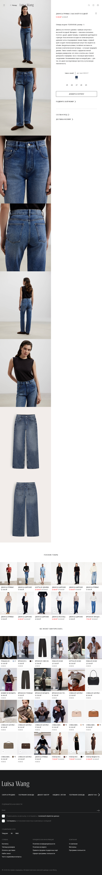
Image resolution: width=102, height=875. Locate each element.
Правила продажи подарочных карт (45, 850)
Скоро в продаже (8, 795)
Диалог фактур (43, 795)
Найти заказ (6, 853)
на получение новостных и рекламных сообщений (29, 821)
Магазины (72, 847)
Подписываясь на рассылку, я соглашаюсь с (33, 816)
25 (67, 85)
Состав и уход (61, 115)
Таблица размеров (8, 847)
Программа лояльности (77, 850)
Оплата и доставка (8, 850)
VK (12, 833)
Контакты (5, 844)
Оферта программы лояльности (44, 853)
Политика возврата (39, 847)
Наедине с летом (59, 795)
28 (81, 85)
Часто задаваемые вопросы (12, 857)
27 (76, 85)
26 (72, 85)
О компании (73, 844)
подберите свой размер (65, 101)
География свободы (26, 795)
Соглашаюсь (11, 821)
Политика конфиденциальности (44, 844)
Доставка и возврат (63, 119)
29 (86, 85)
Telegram (5, 833)
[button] (99, 795)
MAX (17, 833)
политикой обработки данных (48, 816)
